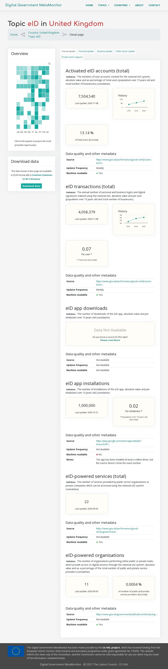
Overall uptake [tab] (68, 51)
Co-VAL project (111, 647)
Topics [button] (102, 5)
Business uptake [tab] (104, 51)
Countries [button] (121, 5)
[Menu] (49, 64)
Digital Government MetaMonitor (33, 5)
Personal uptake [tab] (86, 51)
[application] (31, 98)
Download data (31, 185)
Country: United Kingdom (43, 32)
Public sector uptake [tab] (125, 51)
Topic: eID (34, 36)
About (139, 5)
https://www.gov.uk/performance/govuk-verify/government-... (117, 530)
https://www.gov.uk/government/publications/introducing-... (127, 614)
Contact (154, 5)
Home (90, 5)
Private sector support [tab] (72, 57)
